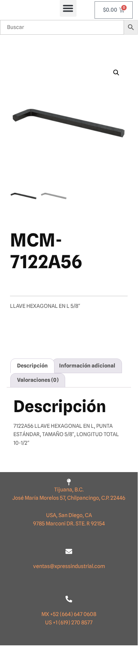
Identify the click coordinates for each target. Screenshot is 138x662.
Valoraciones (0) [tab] (37, 380)
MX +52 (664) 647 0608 (68, 614)
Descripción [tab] (32, 365)
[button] (68, 8)
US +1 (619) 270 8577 (69, 622)
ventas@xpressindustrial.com (69, 566)
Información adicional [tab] (87, 365)
